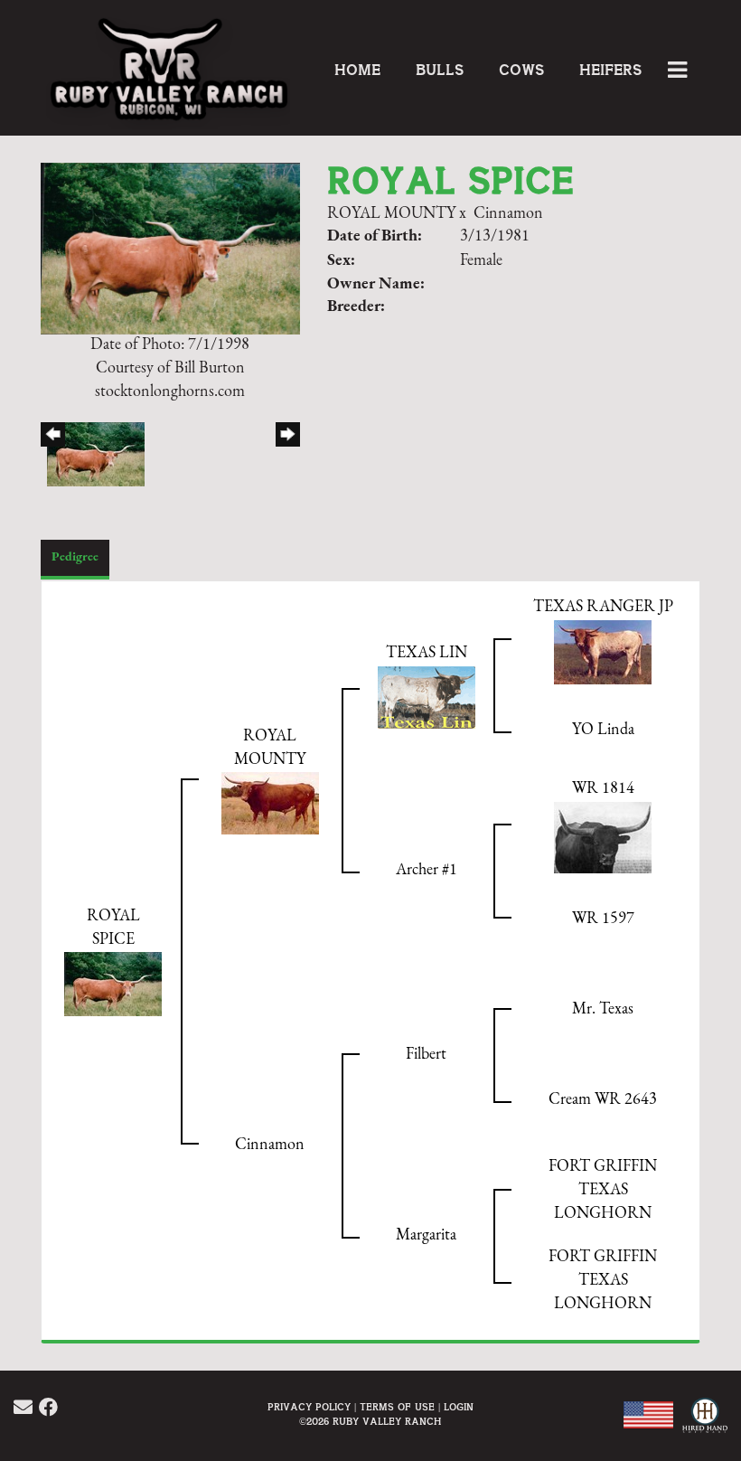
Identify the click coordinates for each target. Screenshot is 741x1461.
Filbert (426, 1055)
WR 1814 (603, 789)
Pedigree (75, 557)
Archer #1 (426, 870)
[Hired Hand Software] (702, 1425)
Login (459, 1407)
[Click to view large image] (170, 248)
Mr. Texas (602, 1010)
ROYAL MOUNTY (391, 214)
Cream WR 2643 (603, 1100)
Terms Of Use (397, 1407)
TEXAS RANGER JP (603, 607)
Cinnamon (508, 214)
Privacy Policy (309, 1407)
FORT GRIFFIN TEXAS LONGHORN (603, 1190)
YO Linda (603, 730)
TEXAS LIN (426, 654)
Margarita (426, 1236)
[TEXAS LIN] (426, 697)
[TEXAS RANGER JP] (603, 652)
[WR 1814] (603, 837)
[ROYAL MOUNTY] (270, 803)
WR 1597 (603, 919)
